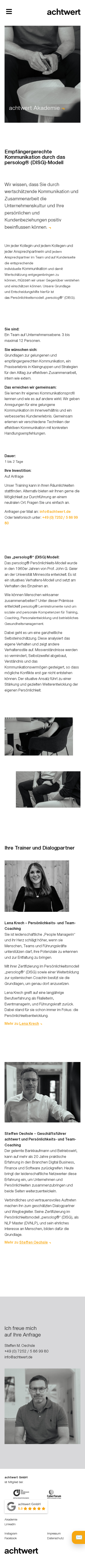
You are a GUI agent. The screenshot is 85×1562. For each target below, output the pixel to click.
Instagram (11, 1534)
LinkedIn (10, 1524)
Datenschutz (55, 1538)
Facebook (11, 1538)
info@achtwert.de (55, 512)
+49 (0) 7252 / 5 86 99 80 (27, 1352)
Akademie (11, 1520)
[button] (9, 12)
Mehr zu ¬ (23, 1024)
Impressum (54, 1534)
